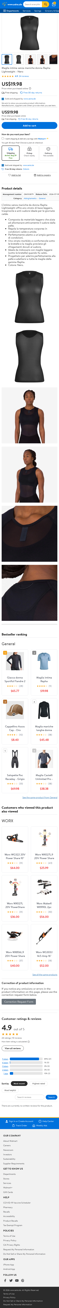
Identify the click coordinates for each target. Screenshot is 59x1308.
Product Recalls (10, 1220)
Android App (9, 1269)
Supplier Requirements (13, 1163)
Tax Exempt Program (12, 1225)
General (42, 198)
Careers (6, 1145)
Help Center (48, 1121)
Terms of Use (9, 1235)
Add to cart (29, 125)
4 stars (5, 1062)
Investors (7, 1154)
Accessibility (9, 1216)
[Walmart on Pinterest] (23, 1281)
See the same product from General (39, 797)
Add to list (16, 175)
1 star (6, 1073)
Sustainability (9, 1158)
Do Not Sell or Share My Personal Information (24, 1253)
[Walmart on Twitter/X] (11, 1281)
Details (26, 169)
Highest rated (38, 1083)
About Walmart (10, 1140)
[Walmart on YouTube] (17, 1281)
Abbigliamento (30, 198)
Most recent (19, 1083)
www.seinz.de (30, 98)
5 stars (5, 1059)
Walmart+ (7, 1187)
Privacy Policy (9, 1240)
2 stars (5, 1070)
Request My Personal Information (18, 1249)
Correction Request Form (18, 1001)
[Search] (45, 4)
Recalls (6, 1211)
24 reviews (24, 76)
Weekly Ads (41, 1125)
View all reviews (13, 1048)
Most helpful (10, 1090)
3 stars (5, 1066)
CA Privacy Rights (11, 1244)
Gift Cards (8, 1192)
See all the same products (44, 974)
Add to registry (44, 175)
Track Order (21, 1125)
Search (51, 1097)
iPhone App (8, 1264)
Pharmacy (8, 1207)
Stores (6, 1178)
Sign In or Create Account (21, 1121)
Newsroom (8, 1149)
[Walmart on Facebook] (5, 1281)
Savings (37, 10)
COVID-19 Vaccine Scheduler (17, 1202)
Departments (13, 10)
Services (26, 10)
